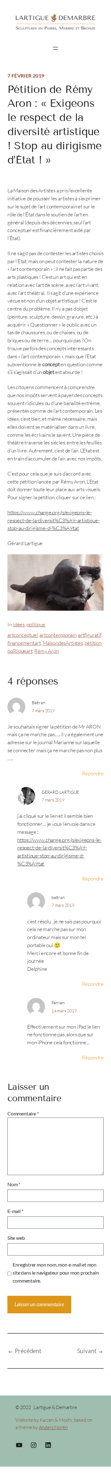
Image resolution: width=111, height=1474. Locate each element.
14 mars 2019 (64, 1010)
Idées (19, 624)
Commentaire (23, 1113)
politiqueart (20, 651)
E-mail (15, 1211)
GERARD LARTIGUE (60, 792)
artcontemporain (57, 635)
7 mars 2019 (43, 710)
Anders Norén (53, 1427)
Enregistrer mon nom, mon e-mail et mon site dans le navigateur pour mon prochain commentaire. (56, 1272)
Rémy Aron (46, 651)
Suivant (87, 1351)
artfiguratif (89, 635)
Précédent (28, 1351)
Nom (13, 1184)
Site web (16, 1238)
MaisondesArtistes (63, 643)
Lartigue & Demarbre (55, 1407)
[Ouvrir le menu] (55, 48)
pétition (92, 643)
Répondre (93, 773)
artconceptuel (22, 635)
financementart (24, 643)
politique (36, 624)
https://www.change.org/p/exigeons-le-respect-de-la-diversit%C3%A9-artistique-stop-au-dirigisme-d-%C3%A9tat (53, 520)
